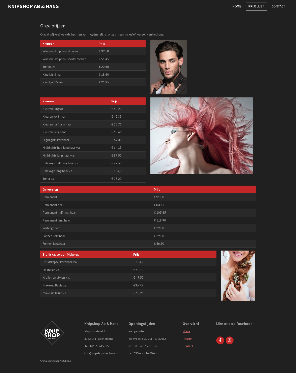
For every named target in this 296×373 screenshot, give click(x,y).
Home (186, 331)
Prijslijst (188, 338)
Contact (188, 346)
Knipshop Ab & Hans (33, 6)
